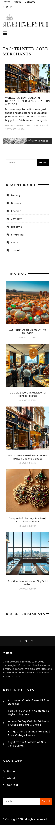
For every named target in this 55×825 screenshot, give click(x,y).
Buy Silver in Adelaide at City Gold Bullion (27, 582)
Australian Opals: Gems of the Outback (27, 331)
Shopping (41, 125)
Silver (14, 242)
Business (10, 125)
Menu (26, 33)
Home (6, 1)
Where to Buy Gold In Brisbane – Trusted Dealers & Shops (27, 101)
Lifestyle (30, 125)
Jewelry (20, 125)
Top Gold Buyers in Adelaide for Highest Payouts (27, 394)
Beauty (15, 195)
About (17, 1)
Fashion (16, 211)
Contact (30, 1)
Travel (15, 250)
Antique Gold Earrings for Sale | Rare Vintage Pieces (27, 520)
